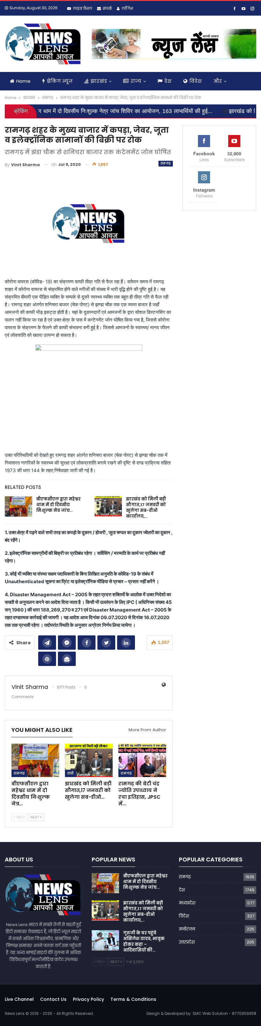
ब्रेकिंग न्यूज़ (60, 81)
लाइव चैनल (82, 8)
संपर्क (107, 8)
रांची (70, 773)
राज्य (135, 81)
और (218, 81)
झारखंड (98, 81)
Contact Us (53, 999)
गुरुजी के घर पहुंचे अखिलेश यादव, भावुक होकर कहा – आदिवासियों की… (144, 941)
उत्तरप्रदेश (187, 942)
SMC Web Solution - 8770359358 (224, 1013)
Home (23, 81)
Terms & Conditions (133, 999)
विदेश (195, 81)
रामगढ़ (165, 163)
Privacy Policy (88, 999)
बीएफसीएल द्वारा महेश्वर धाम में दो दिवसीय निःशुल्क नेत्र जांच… (58, 504)
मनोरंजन (187, 929)
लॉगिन (127, 8)
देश (168, 81)
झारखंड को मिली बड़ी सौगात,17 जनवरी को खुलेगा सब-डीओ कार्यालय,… (146, 507)
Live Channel (19, 999)
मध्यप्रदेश (187, 903)
